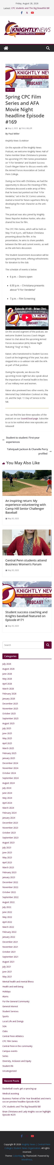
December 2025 (10, 703)
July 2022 (6, 907)
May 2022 (7, 917)
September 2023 (10, 837)
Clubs (5, 1031)
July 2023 (6, 847)
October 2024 (9, 773)
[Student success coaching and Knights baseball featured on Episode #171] (27, 583)
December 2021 (10, 941)
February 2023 (9, 872)
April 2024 (7, 802)
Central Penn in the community (17, 1046)
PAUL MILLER (26, 128)
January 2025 (8, 758)
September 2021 (10, 956)
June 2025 (7, 733)
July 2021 (6, 966)
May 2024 (7, 797)
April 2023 (7, 862)
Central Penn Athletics (13, 1036)
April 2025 (7, 743)
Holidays (6, 991)
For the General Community (15, 1001)
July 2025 (6, 728)
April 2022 (7, 922)
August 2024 (8, 783)
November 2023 (10, 827)
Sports (5, 1016)
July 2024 (6, 787)
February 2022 (9, 931)
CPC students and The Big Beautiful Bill (30, 8)
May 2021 (7, 976)
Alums (5, 996)
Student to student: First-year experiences (23, 440)
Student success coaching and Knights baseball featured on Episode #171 (26, 616)
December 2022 (10, 882)
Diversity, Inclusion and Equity (16, 1061)
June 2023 (7, 852)
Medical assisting (10, 1093)
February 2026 (9, 693)
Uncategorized (9, 1070)
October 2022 (9, 892)
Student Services (10, 1011)
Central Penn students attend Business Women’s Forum (26, 562)
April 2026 (7, 683)
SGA (4, 1026)
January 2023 (8, 877)
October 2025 (9, 713)
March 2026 (8, 688)
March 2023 (8, 867)
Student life (7, 1066)
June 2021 (7, 971)
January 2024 (8, 817)
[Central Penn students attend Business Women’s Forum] (27, 531)
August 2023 (8, 842)
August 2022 (8, 902)
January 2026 (8, 698)
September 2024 (10, 778)
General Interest (10, 1006)
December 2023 (10, 822)
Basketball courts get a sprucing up (19, 1088)
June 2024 (7, 792)
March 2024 (8, 807)
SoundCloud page (29, 418)
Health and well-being (12, 986)
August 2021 (8, 961)
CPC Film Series (10, 1041)
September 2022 (10, 897)
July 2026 (6, 663)
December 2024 (10, 763)
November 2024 (10, 768)
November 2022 (10, 887)
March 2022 (8, 927)
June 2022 (7, 912)
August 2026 (8, 668)
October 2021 (9, 951)
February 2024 (9, 812)
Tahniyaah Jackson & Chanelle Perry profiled (27, 451)
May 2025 (7, 738)
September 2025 (10, 718)
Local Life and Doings (13, 1021)
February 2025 (9, 753)
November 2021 (10, 946)
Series (5, 1056)
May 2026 (7, 678)
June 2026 (7, 673)
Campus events (9, 1051)
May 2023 (10, 90)
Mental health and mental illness (18, 981)
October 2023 (9, 832)
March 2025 (8, 748)
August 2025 (8, 723)
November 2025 (10, 708)
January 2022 (8, 936)
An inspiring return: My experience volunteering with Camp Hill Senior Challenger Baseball (25, 507)
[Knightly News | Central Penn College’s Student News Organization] (6, 48)
